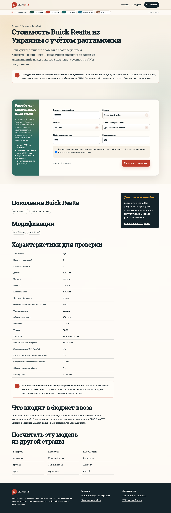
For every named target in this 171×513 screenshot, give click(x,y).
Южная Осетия (56, 458)
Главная (15, 26)
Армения (18, 458)
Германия (53, 471)
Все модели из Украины (137, 223)
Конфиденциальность (134, 495)
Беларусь (18, 451)
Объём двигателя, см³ (62, 135)
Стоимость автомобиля (63, 110)
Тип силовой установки (113, 125)
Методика (136, 4)
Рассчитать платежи (135, 163)
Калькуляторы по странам (95, 495)
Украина (25, 26)
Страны (125, 4)
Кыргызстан (90, 451)
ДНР (15, 471)
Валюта (111, 112)
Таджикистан (55, 464)
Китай (86, 471)
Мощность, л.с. (109, 135)
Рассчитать (151, 4)
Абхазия (87, 464)
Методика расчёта (91, 500)
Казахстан (53, 451)
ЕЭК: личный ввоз (132, 500)
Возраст (57, 125)
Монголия (89, 458)
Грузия (17, 464)
